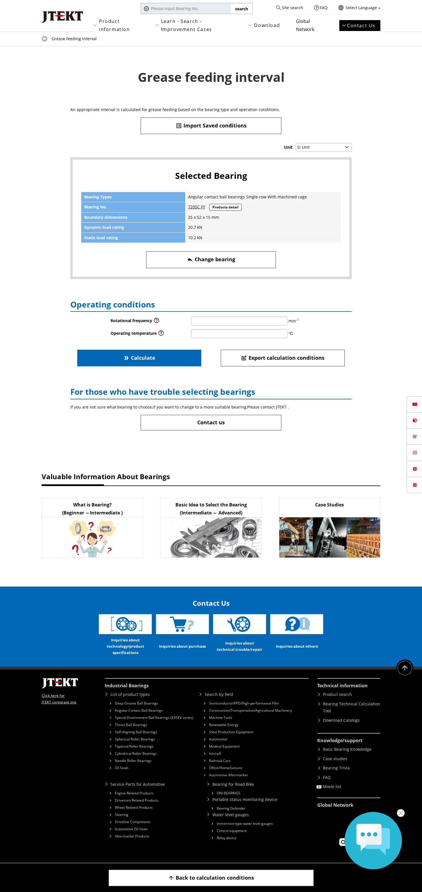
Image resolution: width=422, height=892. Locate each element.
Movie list (332, 786)
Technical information (342, 685)
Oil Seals (122, 767)
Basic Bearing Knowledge (347, 749)
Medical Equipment (224, 746)
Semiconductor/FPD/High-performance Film (244, 703)
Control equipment (232, 830)
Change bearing (211, 259)
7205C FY (196, 207)
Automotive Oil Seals (131, 829)
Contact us (211, 422)
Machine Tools (220, 717)
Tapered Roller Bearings (134, 746)
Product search (337, 694)
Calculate (139, 357)
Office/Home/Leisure (225, 767)
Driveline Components (132, 821)
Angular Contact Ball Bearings (139, 710)
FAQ (324, 7)
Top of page (44, 39)
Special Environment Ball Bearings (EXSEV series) (154, 717)
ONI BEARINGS (228, 793)
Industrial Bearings (127, 685)
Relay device (227, 837)
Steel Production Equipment (231, 732)
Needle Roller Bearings (133, 760)
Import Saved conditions (211, 125)
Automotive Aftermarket (228, 775)
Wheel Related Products (134, 807)
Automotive (218, 739)
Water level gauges (230, 814)
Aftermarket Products (132, 836)
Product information (114, 25)
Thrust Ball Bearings (131, 724)
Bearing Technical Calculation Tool (351, 707)
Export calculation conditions (282, 357)
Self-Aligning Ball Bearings (136, 732)
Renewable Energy (224, 724)
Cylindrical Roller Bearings (136, 753)
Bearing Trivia (336, 768)
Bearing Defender (231, 808)
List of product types (130, 694)
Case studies (335, 758)
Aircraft (215, 753)
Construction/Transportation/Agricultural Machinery (250, 710)
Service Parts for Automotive (138, 784)
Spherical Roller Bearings (135, 739)
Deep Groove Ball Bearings (136, 703)
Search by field (219, 694)
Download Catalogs (341, 720)
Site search (292, 7)
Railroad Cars (220, 760)
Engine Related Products (134, 793)
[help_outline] (156, 322)
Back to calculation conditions (211, 877)
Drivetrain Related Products (137, 800)
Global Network (305, 25)
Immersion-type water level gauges (245, 823)
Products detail (225, 207)
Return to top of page (404, 668)
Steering (121, 814)
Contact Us (361, 25)
